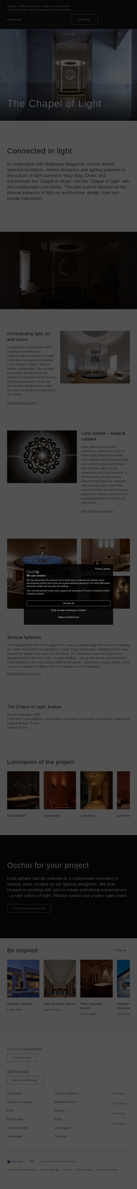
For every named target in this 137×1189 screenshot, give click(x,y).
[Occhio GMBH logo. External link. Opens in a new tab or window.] (33, 571)
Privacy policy (102, 568)
